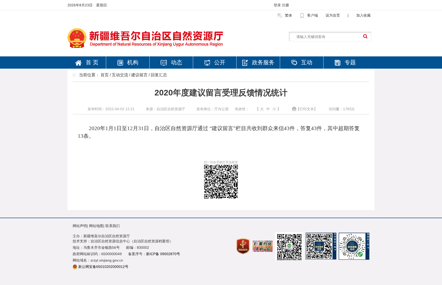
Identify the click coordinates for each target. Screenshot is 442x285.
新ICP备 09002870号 (163, 254)
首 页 (91, 62)
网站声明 (80, 226)
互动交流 (120, 75)
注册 (285, 5)
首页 (105, 75)
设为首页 (333, 15)
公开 (219, 62)
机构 (132, 62)
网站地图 (96, 226)
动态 (175, 62)
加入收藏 (363, 15)
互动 (306, 62)
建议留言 (139, 75)
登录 (278, 5)
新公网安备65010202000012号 (103, 267)
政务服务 (262, 62)
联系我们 (112, 226)
